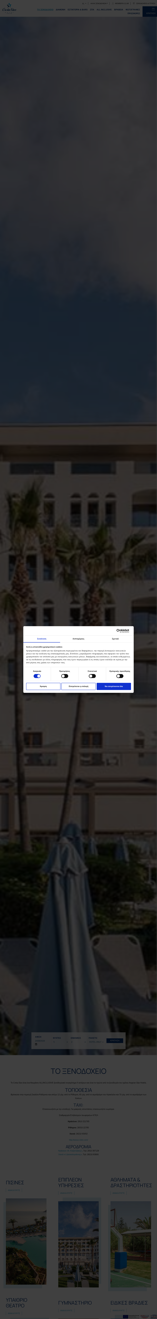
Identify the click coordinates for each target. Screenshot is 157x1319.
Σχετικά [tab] (115, 639)
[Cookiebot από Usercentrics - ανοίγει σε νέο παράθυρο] (120, 631)
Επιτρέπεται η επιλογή (78, 686)
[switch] (64, 676)
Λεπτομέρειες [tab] (78, 639)
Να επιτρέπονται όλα (114, 686)
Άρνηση (43, 686)
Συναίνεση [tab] (41, 639)
